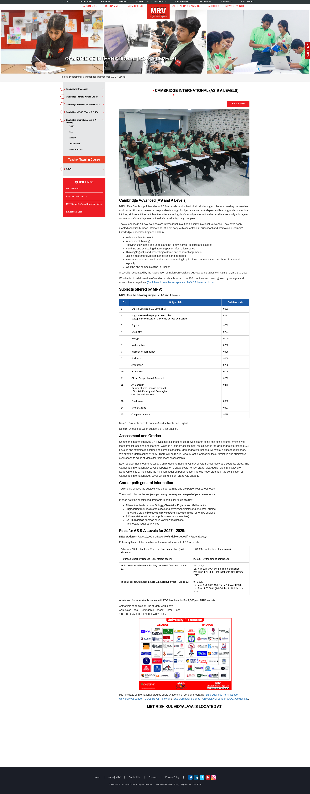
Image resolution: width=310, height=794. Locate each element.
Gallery (105, 2)
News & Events (234, 6)
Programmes (112, 6)
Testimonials (86, 2)
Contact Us (205, 2)
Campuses (225, 2)
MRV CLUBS (246, 2)
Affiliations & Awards (186, 6)
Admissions (135, 6)
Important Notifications (76, 196)
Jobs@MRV (114, 777)
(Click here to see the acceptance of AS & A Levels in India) (180, 282)
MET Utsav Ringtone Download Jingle (84, 204)
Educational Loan (74, 212)
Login (65, 2)
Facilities (213, 6)
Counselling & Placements (151, 2)
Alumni (122, 2)
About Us (89, 6)
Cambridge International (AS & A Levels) (105, 77)
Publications (182, 2)
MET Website (72, 189)
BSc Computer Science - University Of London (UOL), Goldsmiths (210, 699)
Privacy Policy (172, 777)
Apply (71, 126)
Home (64, 77)
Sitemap (153, 777)
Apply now (238, 104)
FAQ (71, 132)
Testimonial (74, 144)
